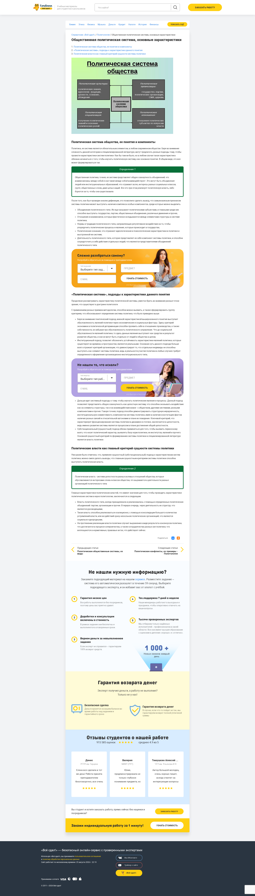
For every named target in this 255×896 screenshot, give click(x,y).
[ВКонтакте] (172, 538)
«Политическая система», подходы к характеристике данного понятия (108, 50)
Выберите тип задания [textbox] (93, 269)
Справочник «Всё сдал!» (83, 35)
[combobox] (96, 268)
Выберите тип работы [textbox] (93, 379)
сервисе (140, 579)
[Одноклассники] (178, 538)
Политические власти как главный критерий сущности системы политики (110, 54)
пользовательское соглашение (88, 856)
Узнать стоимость (137, 278)
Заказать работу (169, 811)
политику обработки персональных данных (61, 859)
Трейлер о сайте (131, 865)
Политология (103, 35)
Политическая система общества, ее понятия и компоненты (103, 47)
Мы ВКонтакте (130, 858)
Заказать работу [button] (205, 7)
